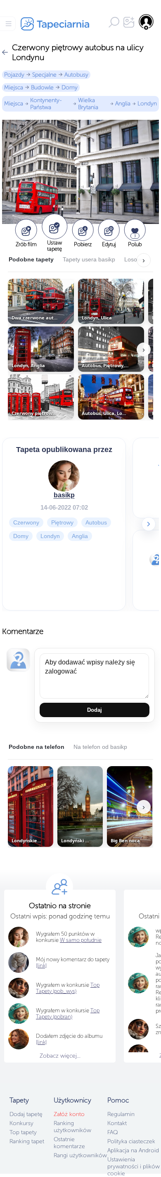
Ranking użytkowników (72, 1127)
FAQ (112, 1132)
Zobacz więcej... (60, 1055)
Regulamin (121, 1114)
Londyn (147, 103)
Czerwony (26, 522)
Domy (70, 87)
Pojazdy (14, 74)
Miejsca (13, 87)
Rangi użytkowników (80, 1155)
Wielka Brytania (88, 104)
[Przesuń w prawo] (149, 524)
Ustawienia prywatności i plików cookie (133, 1166)
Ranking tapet (26, 1141)
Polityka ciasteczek (131, 1141)
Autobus (96, 522)
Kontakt (117, 1123)
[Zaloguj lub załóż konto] (146, 22)
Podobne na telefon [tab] (36, 746)
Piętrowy (62, 522)
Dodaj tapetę (26, 1114)
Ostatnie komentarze (69, 1143)
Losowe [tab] (134, 259)
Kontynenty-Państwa (46, 104)
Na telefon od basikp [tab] (100, 746)
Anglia (122, 103)
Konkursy (21, 1123)
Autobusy (76, 74)
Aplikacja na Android (133, 1150)
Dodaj (94, 710)
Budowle (42, 87)
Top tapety (23, 1132)
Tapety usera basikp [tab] (89, 259)
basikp (64, 495)
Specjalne (44, 74)
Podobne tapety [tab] (31, 259)
